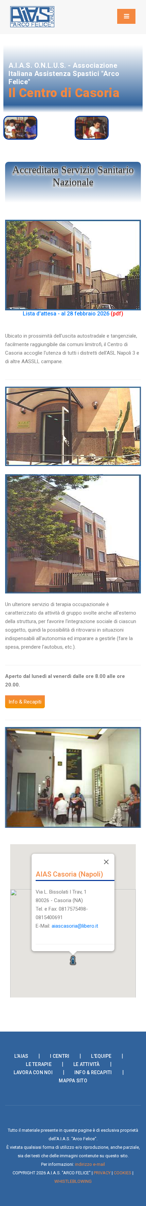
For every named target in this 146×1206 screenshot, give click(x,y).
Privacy (102, 1172)
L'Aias (21, 1056)
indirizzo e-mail (90, 1164)
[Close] (106, 862)
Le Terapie (39, 1064)
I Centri (59, 1056)
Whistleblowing (73, 1181)
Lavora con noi (33, 1072)
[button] (73, 960)
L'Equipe (101, 1056)
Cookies (122, 1172)
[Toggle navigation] (126, 16)
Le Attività (86, 1064)
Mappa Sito (73, 1080)
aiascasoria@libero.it (75, 926)
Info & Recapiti (93, 1072)
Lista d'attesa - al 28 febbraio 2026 (66, 313)
